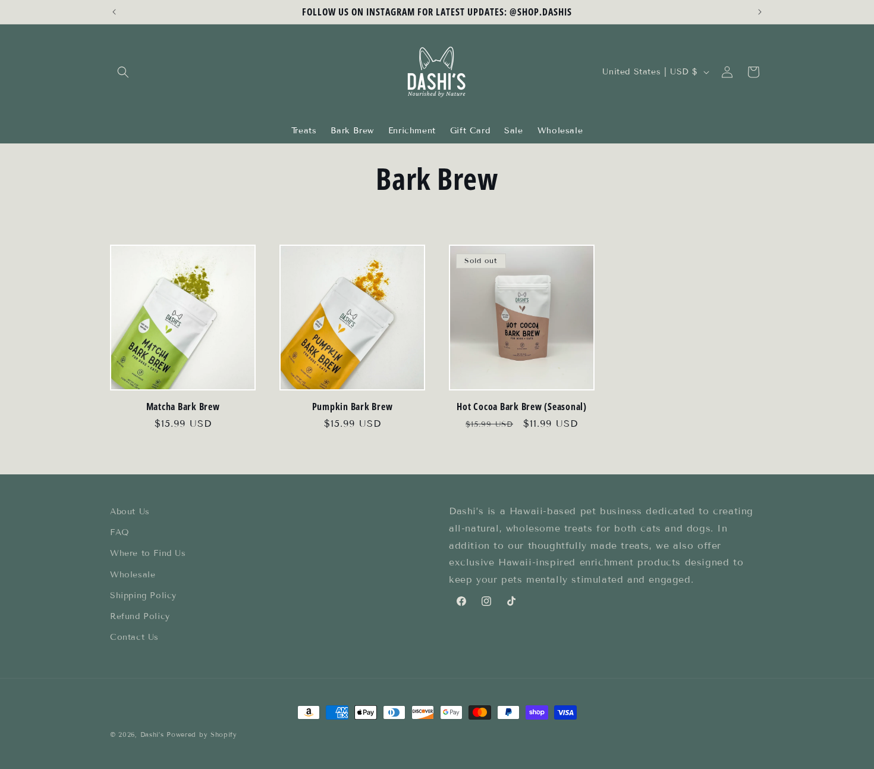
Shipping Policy (143, 595)
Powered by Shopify (201, 734)
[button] (123, 72)
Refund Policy (140, 616)
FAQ (120, 532)
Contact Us (134, 637)
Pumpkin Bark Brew (352, 406)
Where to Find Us (148, 554)
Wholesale (132, 575)
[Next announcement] (760, 12)
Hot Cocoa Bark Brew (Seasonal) (522, 406)
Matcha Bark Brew (183, 406)
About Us (130, 512)
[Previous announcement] (114, 12)
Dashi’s (152, 734)
